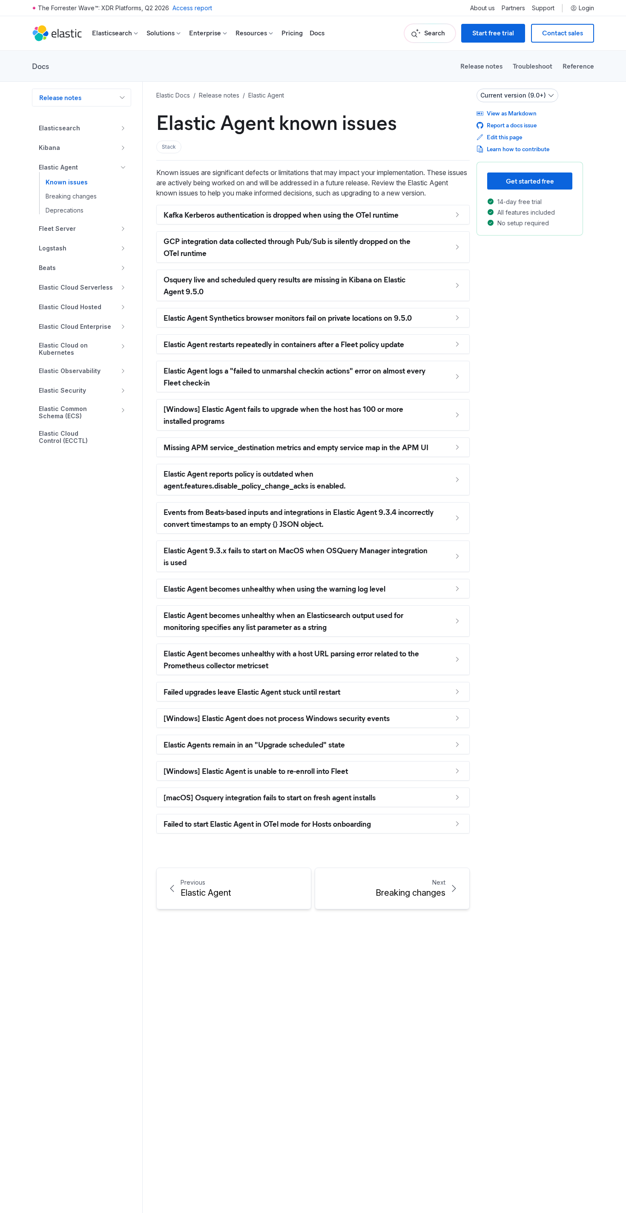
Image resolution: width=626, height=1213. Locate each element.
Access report (192, 7)
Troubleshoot (532, 65)
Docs (317, 33)
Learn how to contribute (518, 149)
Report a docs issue (512, 125)
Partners (513, 8)
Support (543, 8)
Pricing (292, 33)
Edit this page (504, 137)
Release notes (481, 65)
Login (586, 8)
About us (482, 8)
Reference (578, 65)
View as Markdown (512, 113)
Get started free (530, 180)
